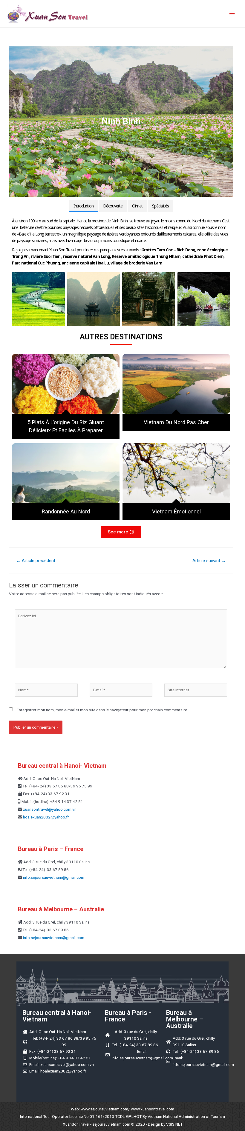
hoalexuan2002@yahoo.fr (46, 817)
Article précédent (35, 560)
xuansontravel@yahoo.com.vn (49, 809)
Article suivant (209, 560)
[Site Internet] (195, 691)
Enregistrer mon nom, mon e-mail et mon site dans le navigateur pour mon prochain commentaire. (102, 709)
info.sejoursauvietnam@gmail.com (53, 877)
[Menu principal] (232, 13)
